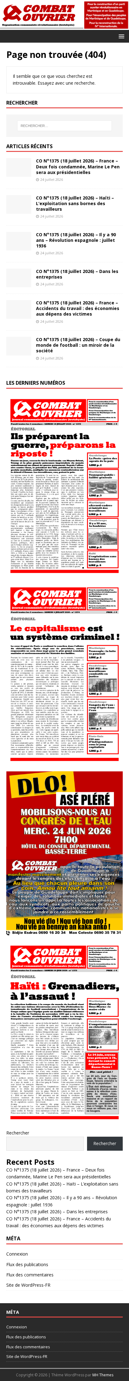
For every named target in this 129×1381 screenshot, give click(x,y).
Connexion (17, 1254)
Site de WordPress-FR (28, 1285)
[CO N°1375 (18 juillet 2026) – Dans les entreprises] (18, 284)
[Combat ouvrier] (64, 26)
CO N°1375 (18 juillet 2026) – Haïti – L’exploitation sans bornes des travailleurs (75, 203)
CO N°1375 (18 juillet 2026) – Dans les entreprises (77, 274)
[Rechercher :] (64, 125)
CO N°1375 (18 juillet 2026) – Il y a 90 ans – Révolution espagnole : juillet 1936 (76, 240)
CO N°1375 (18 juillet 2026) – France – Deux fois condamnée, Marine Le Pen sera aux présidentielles (78, 166)
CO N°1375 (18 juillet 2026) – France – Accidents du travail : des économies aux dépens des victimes (77, 308)
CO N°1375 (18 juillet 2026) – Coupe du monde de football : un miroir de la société (78, 345)
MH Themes (102, 1375)
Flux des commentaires (30, 1275)
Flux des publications (27, 1264)
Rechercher (17, 1133)
